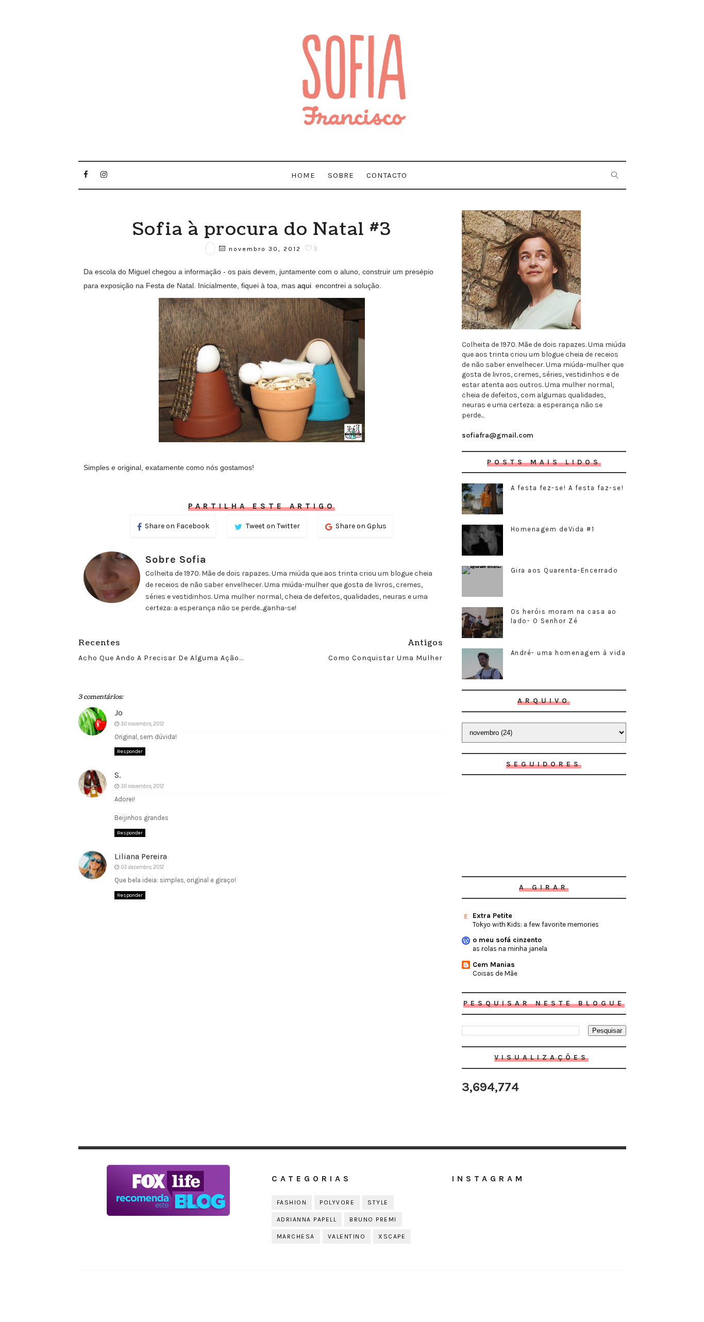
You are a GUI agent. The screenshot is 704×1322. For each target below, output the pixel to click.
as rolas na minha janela (510, 948)
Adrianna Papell (307, 1219)
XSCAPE (392, 1236)
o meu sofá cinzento (507, 939)
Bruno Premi (373, 1219)
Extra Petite (492, 915)
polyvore (337, 1202)
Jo (118, 712)
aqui (305, 285)
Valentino (347, 1236)
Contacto (386, 175)
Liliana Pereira (140, 856)
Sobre (341, 175)
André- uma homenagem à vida (568, 653)
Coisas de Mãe (495, 973)
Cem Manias (494, 964)
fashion (292, 1202)
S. (117, 775)
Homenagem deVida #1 (553, 529)
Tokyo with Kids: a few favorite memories (536, 924)
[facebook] (86, 174)
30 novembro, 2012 (142, 724)
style (378, 1202)
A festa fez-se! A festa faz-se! (567, 488)
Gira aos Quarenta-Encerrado (564, 570)
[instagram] (104, 174)
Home (303, 175)
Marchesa (296, 1236)
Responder (130, 751)
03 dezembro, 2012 (142, 867)
